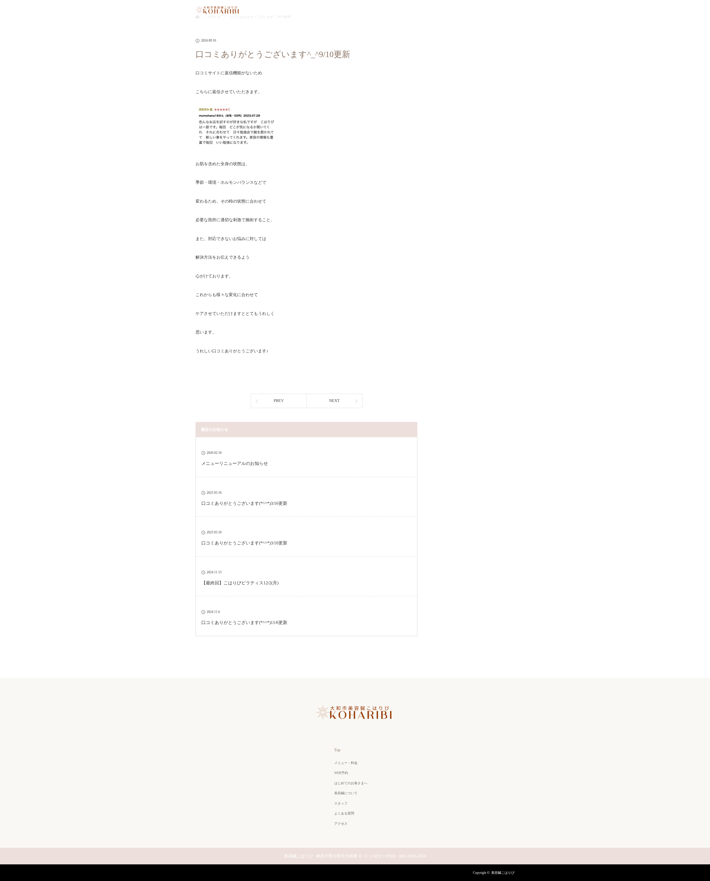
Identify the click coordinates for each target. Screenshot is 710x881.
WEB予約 (286, 19)
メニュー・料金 (248, 19)
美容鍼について (380, 19)
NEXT (334, 401)
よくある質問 (454, 19)
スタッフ (418, 19)
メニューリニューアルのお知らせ (234, 463)
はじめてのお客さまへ (330, 19)
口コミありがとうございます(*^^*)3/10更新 (244, 543)
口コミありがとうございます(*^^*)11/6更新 (244, 622)
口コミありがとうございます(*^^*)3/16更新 (244, 503)
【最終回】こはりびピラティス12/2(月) (239, 582)
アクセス (490, 19)
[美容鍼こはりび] (355, 722)
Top (215, 19)
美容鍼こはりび (502, 873)
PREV (279, 401)
